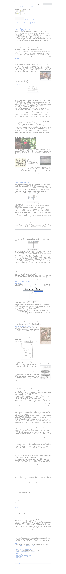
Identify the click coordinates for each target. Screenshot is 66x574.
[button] (28, 291)
